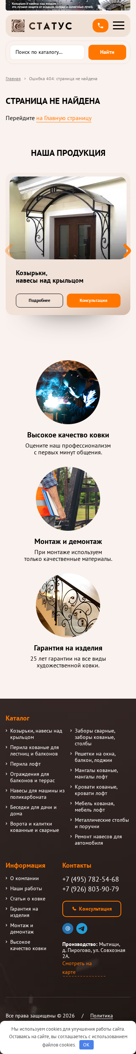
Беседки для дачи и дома (33, 810)
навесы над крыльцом (49, 276)
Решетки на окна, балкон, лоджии (95, 757)
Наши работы (26, 888)
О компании (24, 878)
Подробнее (39, 300)
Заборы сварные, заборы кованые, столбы (95, 737)
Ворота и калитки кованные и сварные (34, 827)
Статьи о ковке (27, 899)
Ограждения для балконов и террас (32, 777)
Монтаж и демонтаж (22, 928)
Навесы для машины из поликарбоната (37, 793)
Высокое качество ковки (28, 945)
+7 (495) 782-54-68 (90, 879)
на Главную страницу (63, 118)
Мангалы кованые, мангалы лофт (96, 773)
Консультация (93, 300)
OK (86, 1045)
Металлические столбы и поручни (102, 823)
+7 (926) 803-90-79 (90, 889)
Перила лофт (25, 764)
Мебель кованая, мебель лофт (94, 806)
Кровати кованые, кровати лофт (96, 790)
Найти (107, 52)
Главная (13, 78)
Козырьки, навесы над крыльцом (36, 734)
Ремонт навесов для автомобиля (98, 839)
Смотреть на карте (77, 967)
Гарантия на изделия (24, 912)
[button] (100, 25)
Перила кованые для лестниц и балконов (34, 750)
